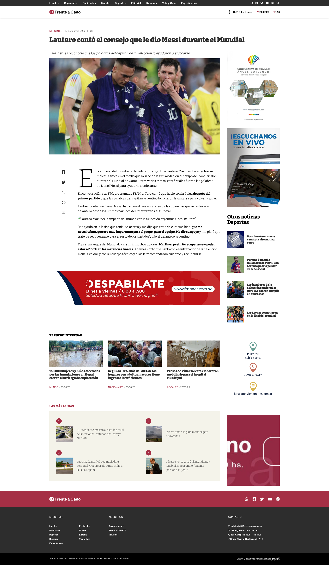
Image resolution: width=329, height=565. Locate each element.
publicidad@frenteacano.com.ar (246, 526)
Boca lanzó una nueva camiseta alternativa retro (261, 239)
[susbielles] (154, 466)
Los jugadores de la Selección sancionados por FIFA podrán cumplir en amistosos (263, 289)
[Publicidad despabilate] (134, 288)
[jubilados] (134, 354)
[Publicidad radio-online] (253, 167)
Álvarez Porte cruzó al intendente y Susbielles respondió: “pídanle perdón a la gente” (188, 465)
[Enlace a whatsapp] (252, 3)
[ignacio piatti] (235, 264)
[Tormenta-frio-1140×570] (154, 434)
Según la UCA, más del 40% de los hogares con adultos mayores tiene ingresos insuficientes (134, 374)
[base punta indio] (64, 466)
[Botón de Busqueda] (278, 3)
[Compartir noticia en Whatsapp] (63, 192)
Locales (54, 3)
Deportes (120, 3)
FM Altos (113, 535)
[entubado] (64, 434)
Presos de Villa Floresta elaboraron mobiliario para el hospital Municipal (193, 374)
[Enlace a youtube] (267, 3)
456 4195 (245, 535)
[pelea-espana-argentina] (235, 289)
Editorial (136, 3)
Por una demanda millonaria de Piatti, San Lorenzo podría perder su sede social (263, 264)
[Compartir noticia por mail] (63, 212)
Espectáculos (189, 3)
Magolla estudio (263, 559)
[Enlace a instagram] (272, 3)
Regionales (70, 3)
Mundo (105, 3)
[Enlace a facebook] (256, 3)
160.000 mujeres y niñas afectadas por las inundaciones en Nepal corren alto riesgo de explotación (74, 374)
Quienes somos (116, 526)
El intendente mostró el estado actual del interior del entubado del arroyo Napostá (100, 434)
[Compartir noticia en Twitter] (64, 182)
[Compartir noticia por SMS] (63, 202)
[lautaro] (134, 106)
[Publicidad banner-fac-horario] (253, 450)
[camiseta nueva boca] (235, 239)
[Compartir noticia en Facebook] (63, 172)
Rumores (151, 3)
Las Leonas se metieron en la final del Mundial (262, 314)
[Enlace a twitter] (261, 3)
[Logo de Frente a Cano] (65, 12)
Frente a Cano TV (117, 530)
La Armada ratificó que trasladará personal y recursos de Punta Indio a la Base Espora (100, 465)
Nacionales (89, 3)
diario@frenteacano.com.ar (244, 530)
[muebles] (193, 354)
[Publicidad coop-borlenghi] (253, 86)
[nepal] (76, 354)
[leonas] (235, 314)
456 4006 (256, 535)
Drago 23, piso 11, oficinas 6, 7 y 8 (246, 539)
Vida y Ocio (169, 3)
